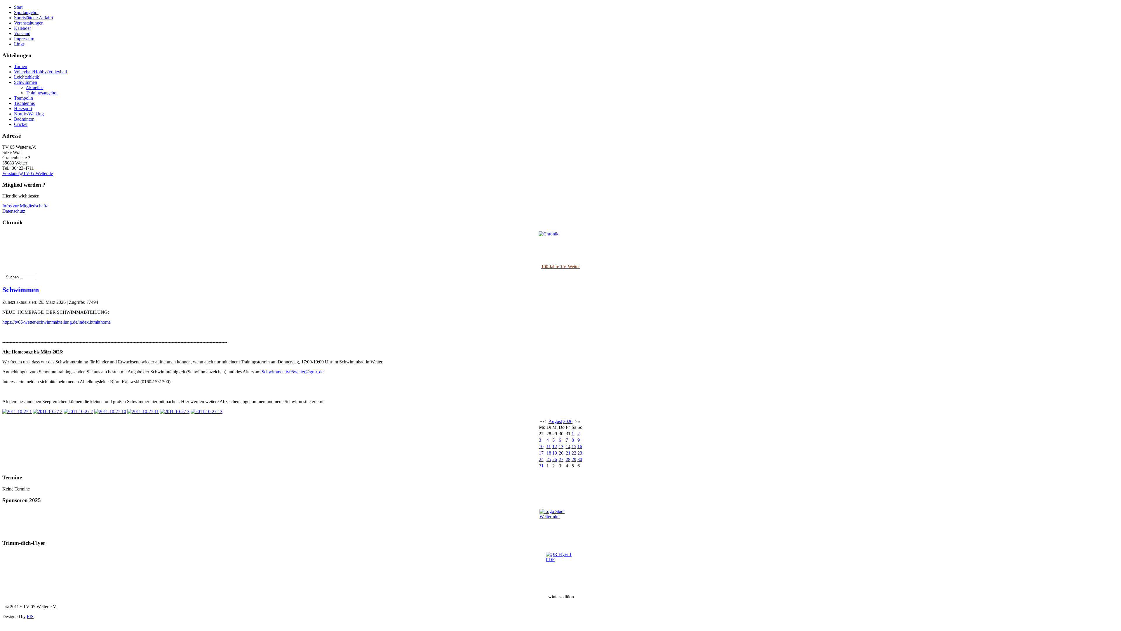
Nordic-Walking (29, 113)
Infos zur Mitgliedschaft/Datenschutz (24, 208)
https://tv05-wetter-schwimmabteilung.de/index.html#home (56, 322)
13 (561, 446)
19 (554, 452)
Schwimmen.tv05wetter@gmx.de (292, 371)
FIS (30, 616)
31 (541, 465)
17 (541, 452)
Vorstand (22, 33)
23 (579, 452)
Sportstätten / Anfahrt (33, 17)
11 (548, 446)
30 (579, 459)
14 (568, 446)
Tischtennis (24, 103)
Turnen (20, 66)
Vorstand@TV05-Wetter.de (27, 173)
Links (19, 43)
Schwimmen (25, 82)
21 (568, 452)
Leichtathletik (26, 76)
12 (554, 446)
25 (548, 459)
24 (541, 459)
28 (568, 459)
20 (561, 452)
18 (548, 452)
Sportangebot (26, 12)
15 (574, 446)
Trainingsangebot (42, 92)
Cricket (20, 124)
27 (561, 459)
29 (574, 459)
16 (579, 446)
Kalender (22, 28)
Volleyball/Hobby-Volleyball (40, 71)
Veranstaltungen (28, 22)
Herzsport (23, 108)
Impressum (24, 38)
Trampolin (23, 98)
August (555, 421)
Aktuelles (34, 87)
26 (554, 459)
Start (18, 7)
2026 (567, 421)
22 (574, 452)
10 (541, 446)
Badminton (24, 119)
